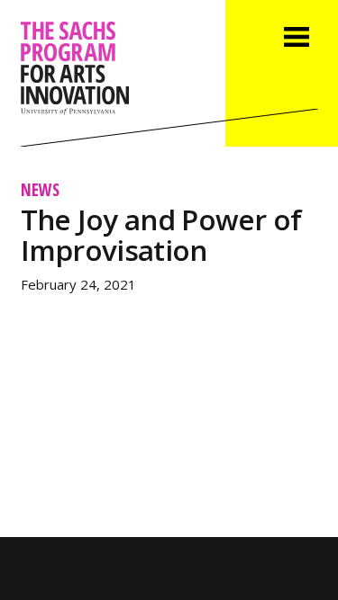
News (40, 189)
